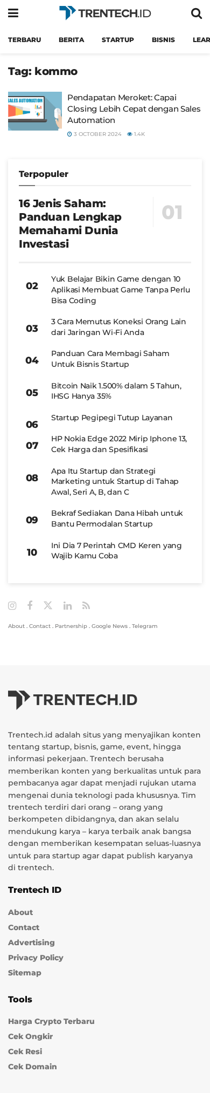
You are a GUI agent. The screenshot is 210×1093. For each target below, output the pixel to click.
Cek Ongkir (30, 1036)
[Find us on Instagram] (12, 606)
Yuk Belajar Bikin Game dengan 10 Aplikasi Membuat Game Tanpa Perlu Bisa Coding (120, 289)
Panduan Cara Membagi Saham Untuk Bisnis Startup (110, 359)
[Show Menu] (13, 13)
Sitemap (24, 973)
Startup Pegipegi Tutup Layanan (112, 417)
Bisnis (163, 40)
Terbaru (24, 40)
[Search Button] (196, 13)
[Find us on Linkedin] (68, 606)
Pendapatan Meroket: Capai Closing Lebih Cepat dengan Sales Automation (133, 108)
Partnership (71, 626)
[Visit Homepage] (105, 13)
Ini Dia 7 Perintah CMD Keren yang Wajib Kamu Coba (116, 551)
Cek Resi (25, 1051)
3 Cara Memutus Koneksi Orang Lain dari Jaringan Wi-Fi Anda (118, 327)
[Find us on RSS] (86, 606)
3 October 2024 (97, 134)
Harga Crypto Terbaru (51, 1021)
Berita (71, 40)
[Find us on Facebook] (29, 606)
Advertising (31, 942)
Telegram (145, 626)
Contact (40, 626)
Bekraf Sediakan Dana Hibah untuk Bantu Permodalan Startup (117, 518)
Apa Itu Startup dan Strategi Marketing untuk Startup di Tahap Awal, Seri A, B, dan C (115, 481)
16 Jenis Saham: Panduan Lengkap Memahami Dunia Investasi (70, 223)
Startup (118, 40)
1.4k (138, 134)
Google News (110, 626)
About (16, 626)
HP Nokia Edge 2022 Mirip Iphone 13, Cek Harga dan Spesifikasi (119, 444)
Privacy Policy (36, 957)
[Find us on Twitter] (48, 605)
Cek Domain (32, 1066)
